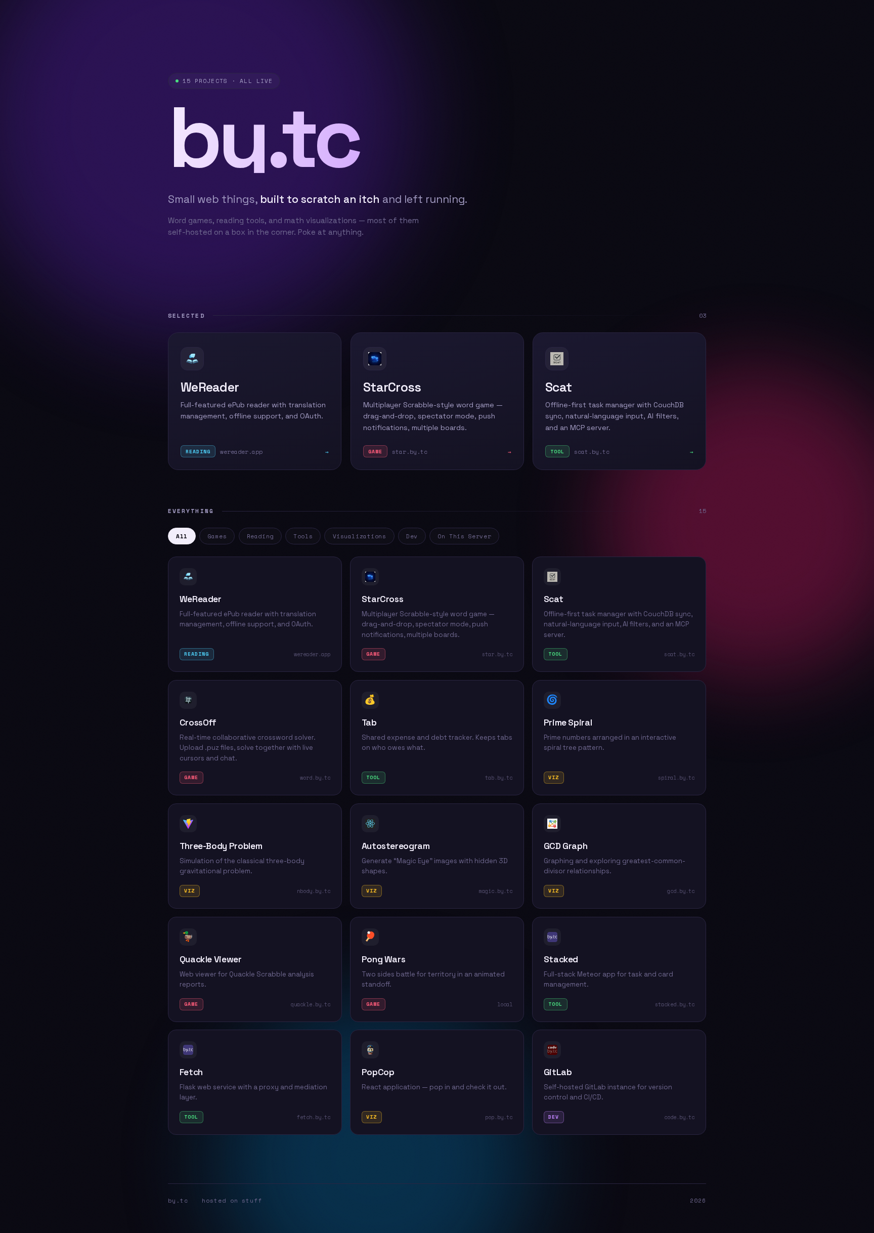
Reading (260, 536)
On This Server (464, 536)
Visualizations (359, 536)
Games (217, 536)
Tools (303, 536)
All (182, 536)
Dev (412, 536)
